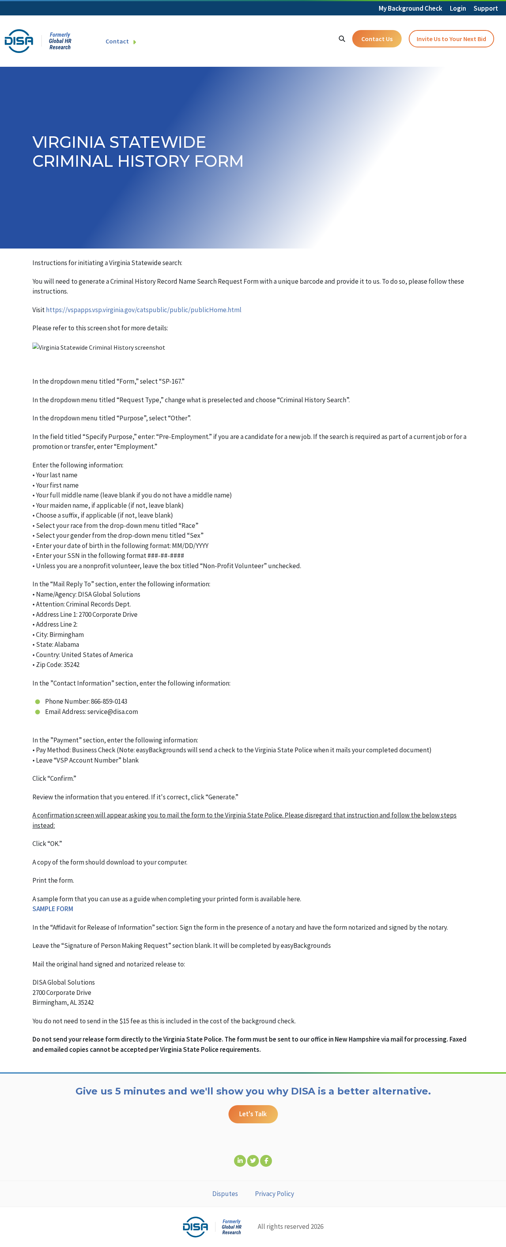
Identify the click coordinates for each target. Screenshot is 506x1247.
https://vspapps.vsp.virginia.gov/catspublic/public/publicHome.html (144, 309)
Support (486, 8)
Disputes (225, 1193)
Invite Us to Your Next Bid (451, 39)
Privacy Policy (274, 1193)
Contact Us (377, 39)
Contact (117, 41)
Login (458, 8)
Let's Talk (253, 1113)
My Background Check (410, 8)
